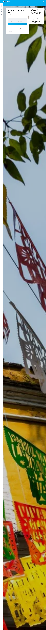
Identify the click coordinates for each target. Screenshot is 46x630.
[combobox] (10, 16)
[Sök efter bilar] (1, 8)
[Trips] (1, 14)
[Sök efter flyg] (1, 4)
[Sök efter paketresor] (1, 10)
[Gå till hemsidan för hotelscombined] (6, 1)
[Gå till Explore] (1, 12)
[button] (2, 1)
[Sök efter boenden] (1, 6)
